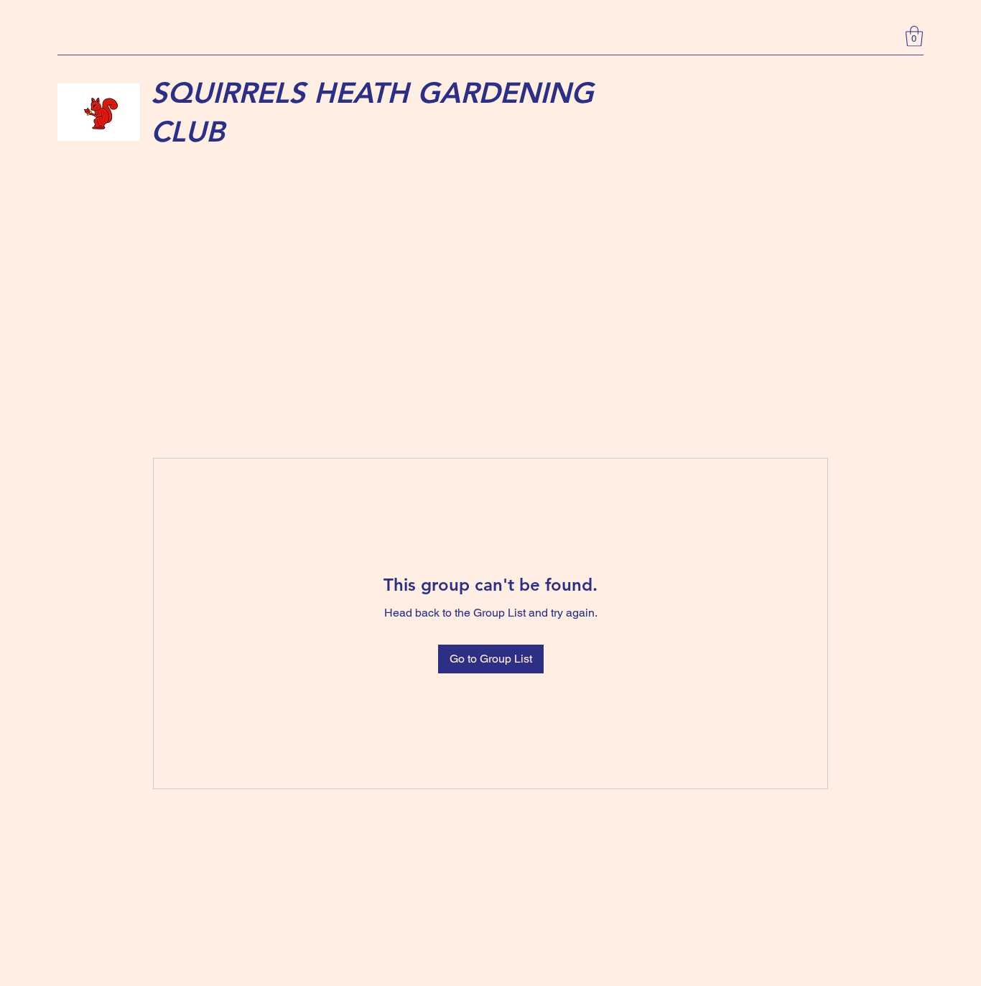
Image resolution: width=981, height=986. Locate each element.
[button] (914, 36)
